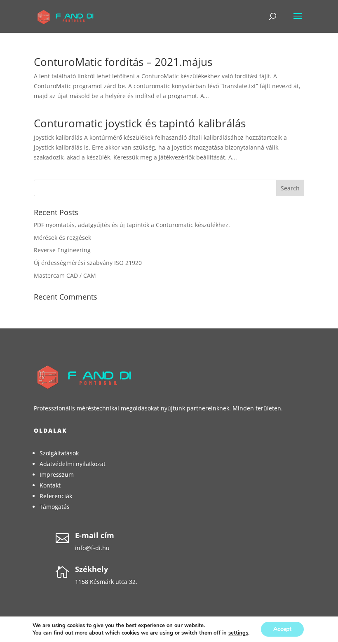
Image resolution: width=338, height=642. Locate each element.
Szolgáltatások (59, 453)
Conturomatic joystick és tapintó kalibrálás (140, 123)
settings (238, 633)
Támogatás (55, 507)
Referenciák (56, 496)
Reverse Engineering (62, 250)
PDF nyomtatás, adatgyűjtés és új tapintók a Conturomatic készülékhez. (132, 225)
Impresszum (57, 474)
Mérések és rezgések (62, 237)
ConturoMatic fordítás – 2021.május (123, 61)
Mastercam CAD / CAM (65, 275)
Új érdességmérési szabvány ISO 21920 (88, 263)
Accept (282, 629)
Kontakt (50, 485)
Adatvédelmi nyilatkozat (73, 464)
